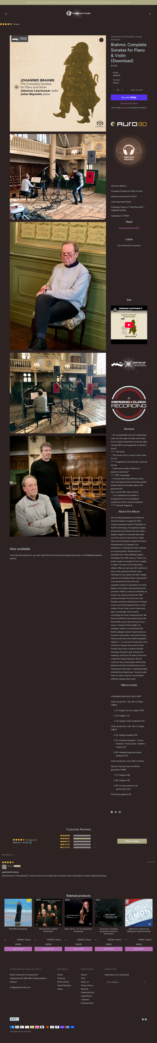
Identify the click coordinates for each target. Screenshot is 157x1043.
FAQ (83, 978)
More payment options (129, 103)
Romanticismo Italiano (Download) (48, 930)
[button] (6, 24)
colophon (85, 999)
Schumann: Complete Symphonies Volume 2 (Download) (109, 931)
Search (84, 975)
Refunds (84, 989)
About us (85, 982)
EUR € (13, 1019)
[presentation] (1, 920)
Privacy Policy (87, 985)
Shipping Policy (87, 992)
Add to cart (139, 949)
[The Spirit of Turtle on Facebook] (143, 1019)
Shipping (125, 108)
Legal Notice (86, 996)
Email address (112, 979)
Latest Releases (64, 985)
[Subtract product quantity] (122, 90)
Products (61, 978)
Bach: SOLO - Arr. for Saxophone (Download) (78, 930)
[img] (8, 862)
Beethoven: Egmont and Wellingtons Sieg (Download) (139, 930)
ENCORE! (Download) (18, 929)
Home (60, 975)
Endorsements (87, 1003)
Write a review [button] (132, 841)
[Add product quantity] (113, 90)
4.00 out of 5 (31, 840)
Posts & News (63, 982)
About (60, 989)
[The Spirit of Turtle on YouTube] (146, 1019)
